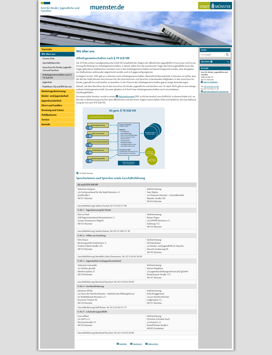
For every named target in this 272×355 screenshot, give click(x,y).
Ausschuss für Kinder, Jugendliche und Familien (57, 69)
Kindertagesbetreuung (54, 91)
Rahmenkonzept (126, 96)
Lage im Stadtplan (210, 82)
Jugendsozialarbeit (51, 100)
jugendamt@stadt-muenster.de (215, 91)
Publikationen (49, 114)
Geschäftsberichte (51, 63)
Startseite (47, 49)
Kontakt (46, 124)
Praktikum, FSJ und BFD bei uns (57, 86)
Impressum (137, 344)
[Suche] (227, 55)
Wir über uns (48, 54)
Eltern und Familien (52, 105)
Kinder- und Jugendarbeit (55, 96)
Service (45, 119)
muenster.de (107, 7)
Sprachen (205, 61)
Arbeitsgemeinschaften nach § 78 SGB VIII (57, 76)
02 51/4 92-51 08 (211, 86)
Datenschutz (153, 344)
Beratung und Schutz (53, 110)
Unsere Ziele (48, 58)
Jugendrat (47, 82)
